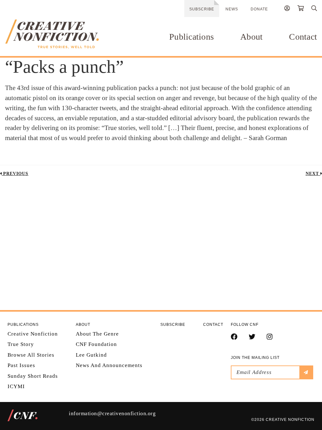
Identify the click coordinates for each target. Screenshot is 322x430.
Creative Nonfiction (33, 334)
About (251, 37)
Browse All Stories (31, 355)
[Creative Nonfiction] (52, 34)
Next (313, 173)
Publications (191, 37)
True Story (21, 344)
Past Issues (21, 365)
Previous (15, 173)
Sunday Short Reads (33, 376)
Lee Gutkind (91, 355)
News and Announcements (109, 365)
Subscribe (201, 9)
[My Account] (287, 9)
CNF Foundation (96, 344)
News (231, 9)
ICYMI (16, 386)
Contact (303, 37)
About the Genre (97, 334)
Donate (259, 9)
